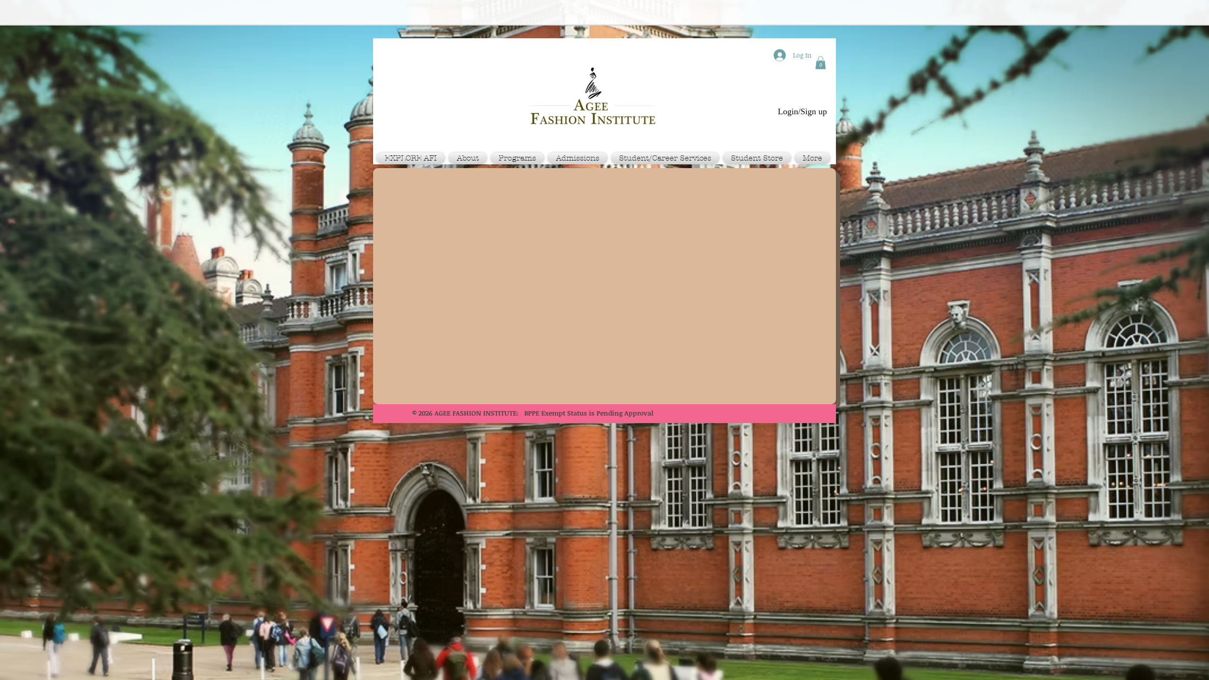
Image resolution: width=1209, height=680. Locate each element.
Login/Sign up (802, 111)
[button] (820, 62)
